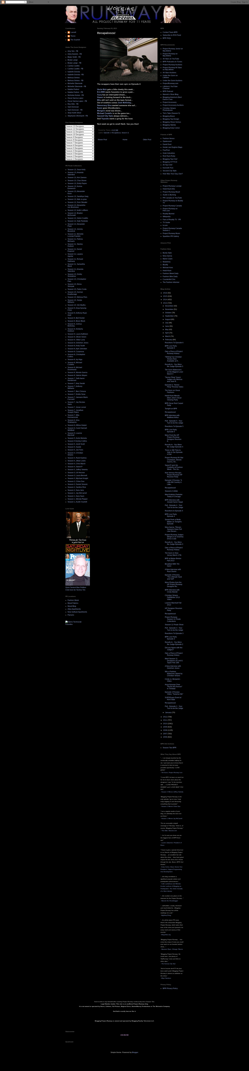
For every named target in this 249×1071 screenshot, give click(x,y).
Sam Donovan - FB (75, 110)
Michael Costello (104, 113)
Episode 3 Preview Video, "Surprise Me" (174, 693)
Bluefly (165, 265)
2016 (165, 293)
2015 (165, 296)
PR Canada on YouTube (172, 198)
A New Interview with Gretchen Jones (173, 667)
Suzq (99, 95)
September (169, 316)
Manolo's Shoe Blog (170, 94)
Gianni (100, 97)
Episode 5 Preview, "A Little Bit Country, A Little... (173, 482)
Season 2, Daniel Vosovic (78, 484)
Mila (99, 100)
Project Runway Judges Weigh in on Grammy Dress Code (174, 537)
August (168, 319)
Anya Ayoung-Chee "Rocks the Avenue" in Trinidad (173, 687)
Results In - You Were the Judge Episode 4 (174, 446)
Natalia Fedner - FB (75, 92)
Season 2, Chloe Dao (76, 481)
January (168, 713)
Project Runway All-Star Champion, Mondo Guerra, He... (174, 460)
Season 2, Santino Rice (77, 487)
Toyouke (105, 119)
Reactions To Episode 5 (174, 426)
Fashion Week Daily (170, 273)
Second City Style (105, 116)
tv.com (165, 225)
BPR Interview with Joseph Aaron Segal (174, 501)
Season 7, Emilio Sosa (76, 394)
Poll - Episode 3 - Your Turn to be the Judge (174, 629)
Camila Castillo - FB (75, 69)
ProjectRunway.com (170, 83)
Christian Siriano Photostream (169, 109)
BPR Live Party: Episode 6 (171, 347)
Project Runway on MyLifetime (170, 55)
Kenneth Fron (168, 168)
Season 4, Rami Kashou (77, 458)
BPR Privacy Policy (170, 988)
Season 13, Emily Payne (77, 183)
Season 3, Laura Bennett (77, 475)
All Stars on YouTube (171, 59)
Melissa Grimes (74, 78)
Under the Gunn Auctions (172, 81)
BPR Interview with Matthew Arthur (172, 416)
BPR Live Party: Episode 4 (171, 515)
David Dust (167, 144)
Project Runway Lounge (172, 186)
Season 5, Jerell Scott (76, 444)
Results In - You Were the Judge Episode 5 (174, 365)
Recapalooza (116, 133)
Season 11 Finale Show (174, 625)
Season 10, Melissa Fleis (77, 297)
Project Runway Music (171, 233)
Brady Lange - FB (74, 63)
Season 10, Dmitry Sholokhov (75, 275)
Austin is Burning (169, 195)
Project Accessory (170, 102)
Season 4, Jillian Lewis (77, 461)
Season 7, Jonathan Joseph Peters (75, 411)
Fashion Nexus (169, 138)
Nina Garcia (167, 256)
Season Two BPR (169, 748)
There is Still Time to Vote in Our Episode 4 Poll (174, 452)
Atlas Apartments (74, 609)
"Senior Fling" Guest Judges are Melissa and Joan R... (173, 379)
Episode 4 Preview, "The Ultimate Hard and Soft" (173, 577)
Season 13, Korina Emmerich (75, 187)
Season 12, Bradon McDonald (75, 214)
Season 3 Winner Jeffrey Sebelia (172, 792)
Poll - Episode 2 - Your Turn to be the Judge (174, 707)
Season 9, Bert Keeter (76, 318)
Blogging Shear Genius (172, 122)
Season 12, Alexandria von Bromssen (76, 206)
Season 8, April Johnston (77, 349)
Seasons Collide (171, 491)
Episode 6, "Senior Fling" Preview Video (174, 386)
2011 (165, 720)
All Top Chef (167, 165)
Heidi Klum (167, 271)
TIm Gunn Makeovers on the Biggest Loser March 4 (174, 372)
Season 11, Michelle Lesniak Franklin (75, 235)
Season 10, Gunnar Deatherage (75, 293)
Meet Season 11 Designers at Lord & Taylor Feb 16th (174, 661)
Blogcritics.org (166, 934)
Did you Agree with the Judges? (173, 649)
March (167, 336)
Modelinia (166, 262)
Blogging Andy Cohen (171, 128)
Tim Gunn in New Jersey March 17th (173, 554)
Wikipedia (166, 217)
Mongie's (101, 111)
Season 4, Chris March (76, 464)
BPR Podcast (168, 91)
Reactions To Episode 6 (174, 343)
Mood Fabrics (73, 603)
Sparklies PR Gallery (171, 236)
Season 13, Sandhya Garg (78, 196)
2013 (165, 303)
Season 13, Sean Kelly (76, 170)
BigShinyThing (166, 915)
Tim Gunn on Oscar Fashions (172, 391)
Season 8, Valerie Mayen (77, 375)
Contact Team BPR (170, 32)
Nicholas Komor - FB (76, 95)
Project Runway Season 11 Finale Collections (173, 619)
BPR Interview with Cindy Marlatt (172, 591)
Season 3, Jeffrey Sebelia (78, 470)
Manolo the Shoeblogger (169, 901)
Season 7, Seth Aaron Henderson (76, 379)
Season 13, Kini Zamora (77, 178)
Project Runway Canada (172, 206)
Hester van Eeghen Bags (172, 147)
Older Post (147, 140)
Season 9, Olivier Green (77, 337)
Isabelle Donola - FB (76, 75)
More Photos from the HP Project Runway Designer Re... (173, 584)
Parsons (71, 615)
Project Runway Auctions (172, 65)
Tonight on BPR (171, 409)
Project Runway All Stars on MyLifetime (172, 69)
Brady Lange (73, 60)
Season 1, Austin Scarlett (77, 502)
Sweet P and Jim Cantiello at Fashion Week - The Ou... (174, 467)
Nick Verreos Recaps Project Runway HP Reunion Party (173, 475)
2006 (165, 737)
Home (125, 140)
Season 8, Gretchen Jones (78, 343)
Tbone (73, 36)
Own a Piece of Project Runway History (174, 352)
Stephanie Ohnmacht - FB (78, 116)
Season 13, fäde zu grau (77, 199)
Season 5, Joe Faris (75, 450)
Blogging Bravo (169, 116)
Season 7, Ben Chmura (77, 391)
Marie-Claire (167, 259)
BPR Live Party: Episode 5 (171, 431)
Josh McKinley (124, 103)
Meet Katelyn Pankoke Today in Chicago (173, 495)
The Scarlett (75, 40)
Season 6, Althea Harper (77, 425)
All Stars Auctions (169, 73)
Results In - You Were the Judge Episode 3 (174, 543)
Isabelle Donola (74, 72)
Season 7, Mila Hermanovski (73, 416)
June (167, 326)
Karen (99, 108)
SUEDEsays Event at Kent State (173, 699)
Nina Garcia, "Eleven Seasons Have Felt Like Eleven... (173, 529)
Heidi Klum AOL (169, 189)
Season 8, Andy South (76, 346)
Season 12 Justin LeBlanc (78, 210)
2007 (165, 734)
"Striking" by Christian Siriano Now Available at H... (173, 359)
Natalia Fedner (73, 89)
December (169, 306)
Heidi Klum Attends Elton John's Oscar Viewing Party (173, 398)
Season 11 (125, 133)
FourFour (166, 150)
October (168, 313)
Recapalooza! (170, 412)
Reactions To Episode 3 (174, 633)
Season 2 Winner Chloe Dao (170, 806)
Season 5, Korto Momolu (77, 438)
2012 (165, 717)
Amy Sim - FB (73, 51)
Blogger (135, 1052)
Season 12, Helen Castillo (78, 218)
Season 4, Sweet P (75, 467)
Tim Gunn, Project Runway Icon (171, 772)
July (167, 323)
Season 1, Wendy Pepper (78, 499)
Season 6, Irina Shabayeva (73, 421)
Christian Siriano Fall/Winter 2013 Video (172, 597)
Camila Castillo (74, 66)
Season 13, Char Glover (77, 181)
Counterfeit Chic (169, 279)
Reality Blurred (168, 214)
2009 (165, 727)
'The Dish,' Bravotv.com (169, 830)
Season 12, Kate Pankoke (78, 221)
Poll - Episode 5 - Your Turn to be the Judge (174, 422)
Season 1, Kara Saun (76, 496)
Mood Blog (72, 606)
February (169, 340)
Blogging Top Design (171, 119)
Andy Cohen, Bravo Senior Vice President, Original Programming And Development (171, 869)
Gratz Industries (169, 153)
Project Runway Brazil (171, 192)
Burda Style (167, 253)
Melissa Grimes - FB (75, 81)
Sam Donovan (73, 107)
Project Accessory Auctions (173, 105)
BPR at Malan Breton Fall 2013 (173, 559)
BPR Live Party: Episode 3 (171, 638)
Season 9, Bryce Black (76, 321)
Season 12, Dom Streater (77, 202)
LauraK (73, 32)
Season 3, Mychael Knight (78, 478)
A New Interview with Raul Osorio (173, 570)
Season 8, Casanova (76, 352)
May (167, 330)
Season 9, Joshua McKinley (75, 325)
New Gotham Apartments (77, 612)
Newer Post (102, 140)
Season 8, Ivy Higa (75, 359)
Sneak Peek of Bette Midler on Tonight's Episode (173, 522)
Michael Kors (168, 268)
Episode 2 (107, 133)
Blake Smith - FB (74, 57)
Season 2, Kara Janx (76, 490)
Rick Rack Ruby (169, 156)
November (169, 309)
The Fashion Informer (171, 282)
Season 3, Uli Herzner (76, 473)
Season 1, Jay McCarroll (77, 493)
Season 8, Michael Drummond (75, 368)
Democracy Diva (104, 105)
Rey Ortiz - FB (73, 104)
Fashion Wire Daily (170, 276)
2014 (165, 300)
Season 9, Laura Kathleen (78, 334)
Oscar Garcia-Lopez (75, 98)
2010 (165, 724)
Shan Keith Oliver (74, 113)
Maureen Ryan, (172, 949)
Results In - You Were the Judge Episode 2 (174, 643)
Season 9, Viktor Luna (76, 340)
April (167, 333)
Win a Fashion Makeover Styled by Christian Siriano (173, 674)
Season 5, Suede (74, 447)
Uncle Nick (102, 89)
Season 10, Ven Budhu (77, 305)
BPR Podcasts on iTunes (172, 62)
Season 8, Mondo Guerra (77, 372)
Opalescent (167, 141)
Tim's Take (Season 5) (171, 113)
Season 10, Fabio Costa (77, 289)
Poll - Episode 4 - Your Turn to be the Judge (174, 506)
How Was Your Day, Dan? (173, 174)
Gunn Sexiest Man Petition (75, 587)
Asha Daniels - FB (75, 54)
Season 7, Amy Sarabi (76, 383)
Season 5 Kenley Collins (77, 441)
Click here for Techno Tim (75, 590)
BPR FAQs (167, 38)
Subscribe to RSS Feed (172, 35)
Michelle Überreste (75, 83)
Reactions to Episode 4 (174, 511)
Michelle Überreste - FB (77, 86)
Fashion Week (73, 600)
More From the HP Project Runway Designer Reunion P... (173, 438)
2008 (165, 730)
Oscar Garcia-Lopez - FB (77, 101)
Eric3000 (101, 92)
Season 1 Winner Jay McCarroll (171, 818)
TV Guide (166, 222)
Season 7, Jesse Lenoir (77, 407)
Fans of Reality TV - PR (172, 220)
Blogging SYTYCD (170, 162)
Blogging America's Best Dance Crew (172, 98)
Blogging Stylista (169, 125)
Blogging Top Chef (170, 159)
